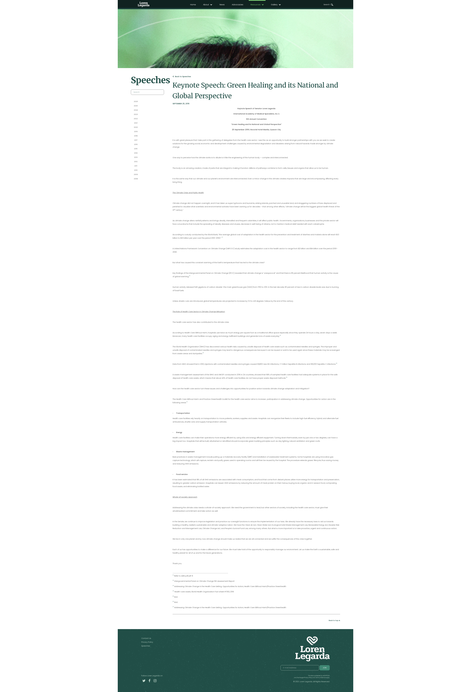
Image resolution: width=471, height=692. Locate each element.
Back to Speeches (182, 76)
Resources (256, 4)
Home (193, 4)
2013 (135, 157)
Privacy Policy (147, 642)
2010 (135, 170)
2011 (135, 166)
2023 (136, 114)
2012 (135, 161)
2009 (136, 174)
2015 (135, 149)
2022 (136, 118)
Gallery (274, 4)
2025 (136, 106)
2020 (136, 127)
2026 (136, 101)
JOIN (325, 667)
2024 (136, 110)
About (206, 4)
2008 (136, 179)
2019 (135, 131)
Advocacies (237, 4)
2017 (135, 140)
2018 (135, 136)
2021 (135, 123)
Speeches (145, 646)
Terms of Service (321, 678)
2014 (135, 153)
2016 (135, 144)
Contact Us (146, 638)
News (222, 4)
